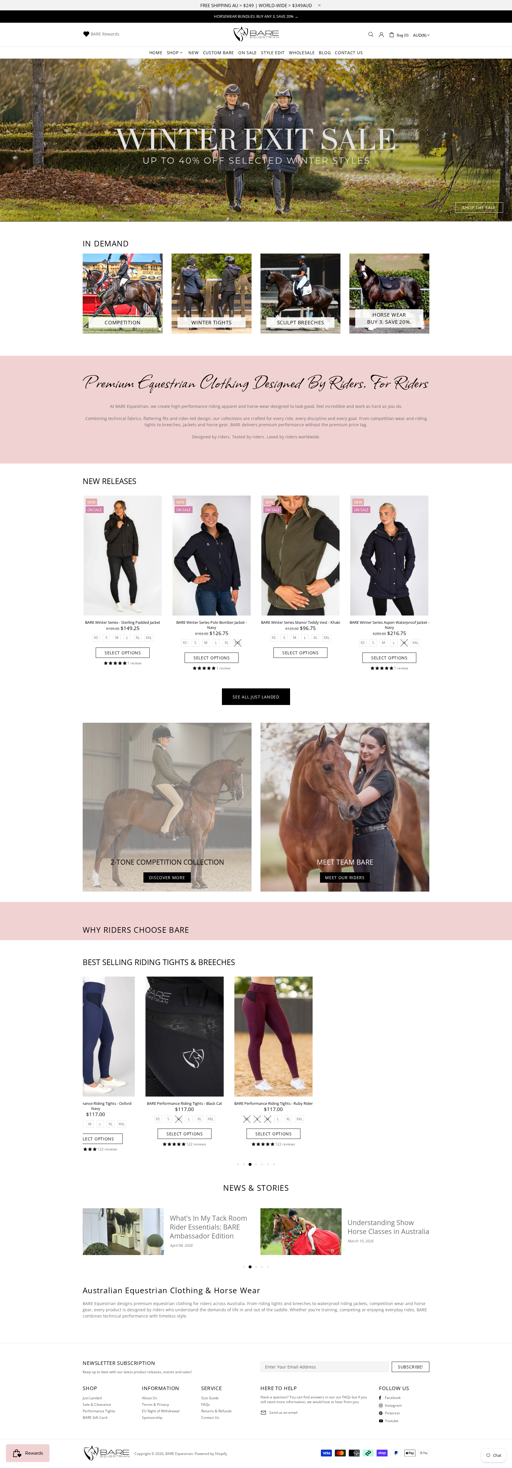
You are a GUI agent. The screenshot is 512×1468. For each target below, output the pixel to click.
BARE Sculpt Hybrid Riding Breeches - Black (211, 1103)
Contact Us (210, 1417)
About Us (149, 1398)
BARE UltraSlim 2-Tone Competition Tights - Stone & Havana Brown (389, 1106)
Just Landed (92, 1398)
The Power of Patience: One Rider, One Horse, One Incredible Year (206, 1227)
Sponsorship (152, 1417)
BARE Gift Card (95, 1417)
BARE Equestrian (256, 35)
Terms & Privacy (155, 1404)
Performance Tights (99, 1411)
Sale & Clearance (97, 1404)
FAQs (205, 1404)
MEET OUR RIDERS (345, 877)
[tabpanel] (256, 140)
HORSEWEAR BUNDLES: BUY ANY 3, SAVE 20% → (256, 16)
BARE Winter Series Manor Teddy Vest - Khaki (300, 622)
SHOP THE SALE (479, 207)
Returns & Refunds (216, 1411)
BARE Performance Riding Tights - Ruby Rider (123, 1103)
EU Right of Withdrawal (161, 1411)
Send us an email (283, 1412)
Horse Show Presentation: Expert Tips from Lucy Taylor (387, 1227)
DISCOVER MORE (167, 877)
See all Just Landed (256, 697)
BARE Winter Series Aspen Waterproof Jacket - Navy (389, 625)
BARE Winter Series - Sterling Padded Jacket (122, 622)
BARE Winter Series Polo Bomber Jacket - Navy (211, 625)
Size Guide (210, 1398)
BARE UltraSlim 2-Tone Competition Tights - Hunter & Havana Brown (300, 1106)
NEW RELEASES (109, 481)
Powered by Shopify (211, 1453)
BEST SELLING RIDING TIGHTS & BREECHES (159, 962)
